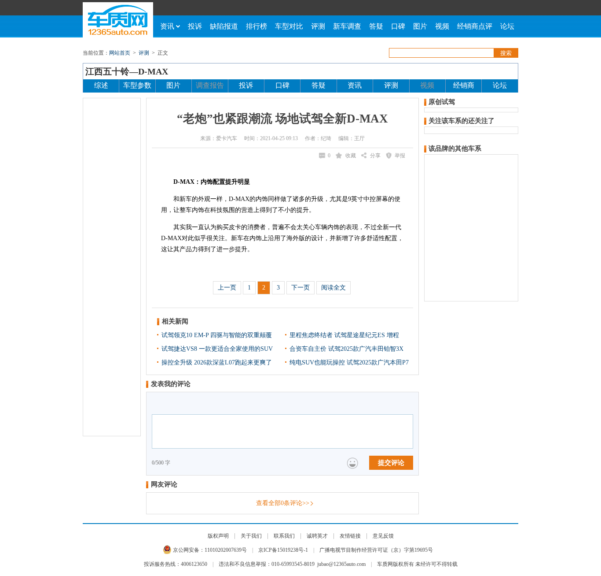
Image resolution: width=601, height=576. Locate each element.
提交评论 (391, 462)
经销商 (463, 85)
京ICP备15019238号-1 (283, 550)
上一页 (227, 287)
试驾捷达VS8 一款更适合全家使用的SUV (217, 349)
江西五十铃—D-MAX (126, 71)
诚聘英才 (317, 536)
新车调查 (347, 26)
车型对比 (289, 26)
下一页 (300, 287)
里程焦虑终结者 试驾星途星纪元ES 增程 (344, 335)
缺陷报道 (224, 26)
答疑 (376, 26)
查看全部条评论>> (282, 503)
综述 (101, 85)
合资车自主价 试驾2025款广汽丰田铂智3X (346, 349)
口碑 (398, 26)
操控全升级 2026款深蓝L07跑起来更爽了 (216, 362)
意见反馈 (383, 536)
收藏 (350, 155)
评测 (318, 26)
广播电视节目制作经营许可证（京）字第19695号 (376, 550)
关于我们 (251, 536)
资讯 (167, 26)
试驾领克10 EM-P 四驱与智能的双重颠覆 (216, 335)
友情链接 (350, 536)
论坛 (507, 26)
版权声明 (218, 536)
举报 (400, 155)
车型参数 (137, 85)
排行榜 (256, 26)
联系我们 (284, 536)
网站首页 (119, 53)
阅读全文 (333, 287)
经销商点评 (474, 26)
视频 (442, 26)
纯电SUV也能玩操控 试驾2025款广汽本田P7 (349, 362)
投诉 (195, 26)
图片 (420, 26)
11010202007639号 (226, 550)
